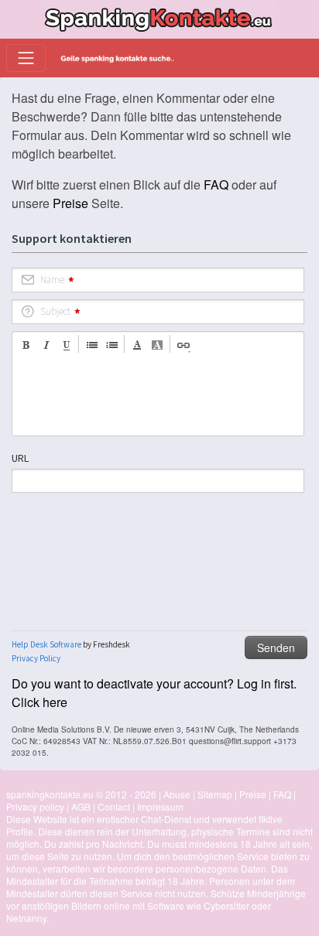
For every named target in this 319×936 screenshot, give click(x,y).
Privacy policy (35, 806)
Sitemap (214, 794)
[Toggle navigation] (26, 57)
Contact (114, 806)
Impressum (160, 806)
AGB (81, 806)
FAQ (216, 184)
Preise (70, 203)
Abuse (176, 794)
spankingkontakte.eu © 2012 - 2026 (81, 794)
